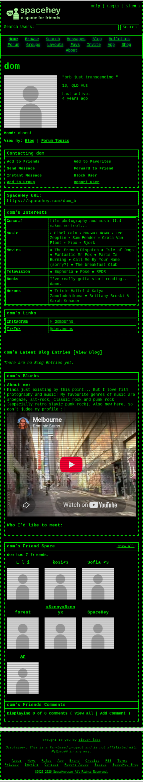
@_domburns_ (62, 321)
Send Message (21, 168)
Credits (92, 761)
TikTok (14, 329)
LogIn (113, 6)
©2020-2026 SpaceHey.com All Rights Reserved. (71, 772)
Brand (74, 761)
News (32, 761)
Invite (94, 45)
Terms (122, 761)
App (111, 45)
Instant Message (24, 175)
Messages (76, 39)
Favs (75, 45)
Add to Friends (23, 162)
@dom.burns (61, 329)
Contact (52, 765)
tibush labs (89, 740)
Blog (97, 39)
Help (95, 6)
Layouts (55, 45)
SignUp (133, 6)
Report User (86, 182)
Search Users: (19, 27)
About (71, 50)
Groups (33, 45)
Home (13, 39)
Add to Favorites (92, 162)
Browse (32, 39)
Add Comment (113, 713)
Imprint (32, 765)
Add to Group (21, 182)
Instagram (17, 321)
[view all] (126, 546)
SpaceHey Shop (125, 765)
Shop (126, 45)
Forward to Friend (93, 168)
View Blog (88, 352)
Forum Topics (55, 141)
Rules (47, 761)
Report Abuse (76, 765)
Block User (85, 175)
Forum (13, 45)
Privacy (12, 765)
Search (130, 27)
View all (83, 713)
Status (100, 765)
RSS (108, 761)
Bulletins (119, 39)
